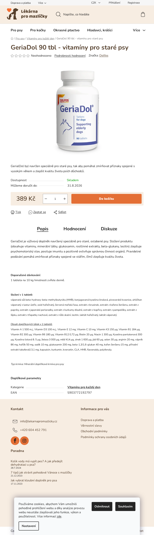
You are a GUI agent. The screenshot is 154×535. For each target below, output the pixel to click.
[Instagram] (24, 440)
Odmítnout (101, 506)
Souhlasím (125, 506)
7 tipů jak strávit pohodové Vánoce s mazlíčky (41, 472)
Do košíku (106, 199)
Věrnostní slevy (91, 426)
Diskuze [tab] (109, 229)
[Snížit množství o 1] (46, 198)
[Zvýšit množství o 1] (64, 198)
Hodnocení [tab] (74, 229)
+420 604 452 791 (33, 430)
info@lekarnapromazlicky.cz (38, 421)
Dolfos (103, 55)
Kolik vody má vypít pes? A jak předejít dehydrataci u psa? (37, 463)
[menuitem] (16, 30)
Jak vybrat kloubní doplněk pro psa (34, 480)
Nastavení (29, 526)
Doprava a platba (21, 3)
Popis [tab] (42, 229)
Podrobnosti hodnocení (70, 56)
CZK (94, 3)
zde (59, 516)
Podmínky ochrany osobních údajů (103, 437)
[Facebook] (15, 440)
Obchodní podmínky (94, 431)
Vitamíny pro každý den (83, 387)
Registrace (134, 3)
